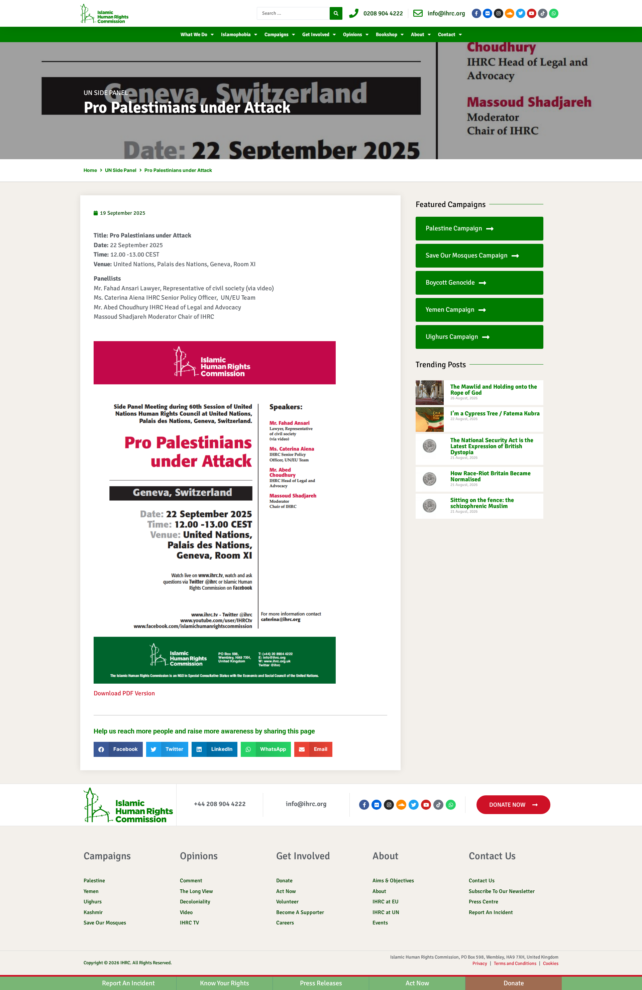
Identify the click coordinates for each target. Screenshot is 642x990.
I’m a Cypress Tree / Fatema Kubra (495, 413)
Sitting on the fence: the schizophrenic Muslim (482, 503)
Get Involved (315, 34)
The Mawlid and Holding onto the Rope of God (493, 389)
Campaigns (276, 34)
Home (90, 170)
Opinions (352, 34)
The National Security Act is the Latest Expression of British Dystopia (491, 446)
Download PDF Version (124, 693)
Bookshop (386, 34)
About (417, 34)
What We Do (194, 34)
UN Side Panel (106, 93)
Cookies (550, 963)
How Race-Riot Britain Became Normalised (490, 476)
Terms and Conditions (515, 963)
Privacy (479, 963)
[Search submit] (336, 13)
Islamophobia (236, 34)
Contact (446, 34)
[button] (118, 749)
